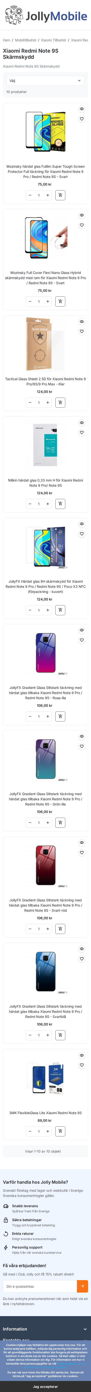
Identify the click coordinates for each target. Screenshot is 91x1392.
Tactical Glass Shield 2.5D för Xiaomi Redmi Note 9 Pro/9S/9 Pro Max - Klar (45, 381)
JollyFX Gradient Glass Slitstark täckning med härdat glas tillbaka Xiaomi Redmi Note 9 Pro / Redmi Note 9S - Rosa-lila (45, 692)
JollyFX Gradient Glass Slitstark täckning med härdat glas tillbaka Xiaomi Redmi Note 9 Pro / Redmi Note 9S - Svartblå (45, 1011)
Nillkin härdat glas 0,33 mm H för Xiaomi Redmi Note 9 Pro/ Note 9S (45, 482)
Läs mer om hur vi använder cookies (54, 1365)
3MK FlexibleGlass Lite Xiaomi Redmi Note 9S (45, 1113)
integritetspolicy (68, 1363)
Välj (12, 81)
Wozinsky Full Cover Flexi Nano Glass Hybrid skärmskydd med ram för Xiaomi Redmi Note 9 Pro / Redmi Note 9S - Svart (45, 278)
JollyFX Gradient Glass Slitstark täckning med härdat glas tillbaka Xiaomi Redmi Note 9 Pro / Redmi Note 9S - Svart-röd (45, 905)
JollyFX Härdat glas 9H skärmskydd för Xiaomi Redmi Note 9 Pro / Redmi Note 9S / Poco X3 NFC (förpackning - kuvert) (46, 586)
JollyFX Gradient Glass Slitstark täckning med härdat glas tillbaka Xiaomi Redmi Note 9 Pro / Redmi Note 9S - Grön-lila (45, 799)
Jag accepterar (45, 1386)
